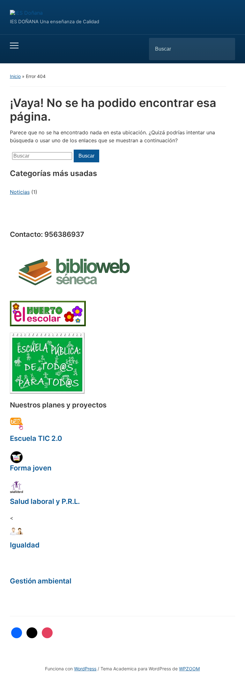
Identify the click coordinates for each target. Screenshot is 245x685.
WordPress (85, 668)
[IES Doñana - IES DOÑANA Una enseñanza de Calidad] (26, 12)
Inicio (15, 76)
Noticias (20, 192)
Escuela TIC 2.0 (36, 438)
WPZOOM (189, 668)
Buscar (225, 49)
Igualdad (25, 545)
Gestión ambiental (40, 581)
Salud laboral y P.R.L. (45, 501)
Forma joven (30, 468)
